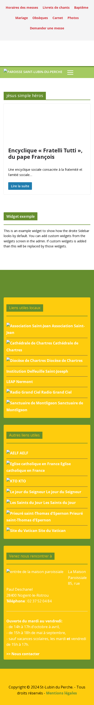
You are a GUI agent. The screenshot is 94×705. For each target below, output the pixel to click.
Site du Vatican (51, 530)
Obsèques (40, 18)
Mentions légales (61, 693)
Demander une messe (47, 28)
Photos (73, 18)
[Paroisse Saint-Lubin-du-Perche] (33, 72)
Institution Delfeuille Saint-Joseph (37, 371)
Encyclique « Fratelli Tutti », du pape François (45, 153)
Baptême (81, 7)
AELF (23, 453)
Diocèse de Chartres (64, 360)
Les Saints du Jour (59, 502)
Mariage (21, 18)
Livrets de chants (56, 7)
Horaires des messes (22, 7)
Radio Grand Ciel (56, 392)
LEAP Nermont (19, 381)
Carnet (57, 18)
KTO (22, 481)
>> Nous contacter (22, 653)
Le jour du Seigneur (63, 491)
